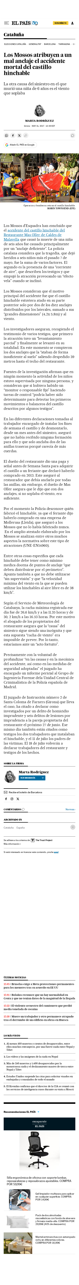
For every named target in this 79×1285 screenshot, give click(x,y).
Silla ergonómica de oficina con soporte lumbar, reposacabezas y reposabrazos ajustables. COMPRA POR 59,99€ (39, 1181)
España (21, 827)
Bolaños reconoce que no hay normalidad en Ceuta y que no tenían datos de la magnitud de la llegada (39, 996)
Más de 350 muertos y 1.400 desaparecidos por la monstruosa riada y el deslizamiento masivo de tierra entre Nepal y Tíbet (39, 1066)
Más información (11, 844)
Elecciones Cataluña (15, 44)
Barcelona (50, 44)
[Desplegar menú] (7, 23)
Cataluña (14, 34)
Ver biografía (27, 778)
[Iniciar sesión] (72, 23)
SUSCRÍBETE (61, 23)
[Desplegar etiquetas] (72, 827)
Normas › (70, 809)
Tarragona (64, 44)
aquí (56, 852)
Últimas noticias (15, 977)
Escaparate (39, 1124)
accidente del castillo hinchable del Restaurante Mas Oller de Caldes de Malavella (34, 235)
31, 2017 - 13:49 (43, 126)
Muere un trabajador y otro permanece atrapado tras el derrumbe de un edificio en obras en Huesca (39, 1018)
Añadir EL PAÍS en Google (22, 144)
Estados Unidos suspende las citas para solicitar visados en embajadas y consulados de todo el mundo (39, 1078)
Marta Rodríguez (39, 120)
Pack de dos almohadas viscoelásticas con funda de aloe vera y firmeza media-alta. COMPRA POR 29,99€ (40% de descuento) (55, 1220)
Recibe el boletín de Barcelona (25, 792)
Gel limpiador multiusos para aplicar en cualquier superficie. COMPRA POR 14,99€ (54, 1196)
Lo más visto (12, 1035)
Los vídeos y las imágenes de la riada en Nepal (32, 1056)
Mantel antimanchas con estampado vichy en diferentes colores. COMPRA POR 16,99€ (55, 1239)
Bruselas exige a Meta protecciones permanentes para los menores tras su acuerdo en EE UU (39, 985)
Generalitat (35, 44)
